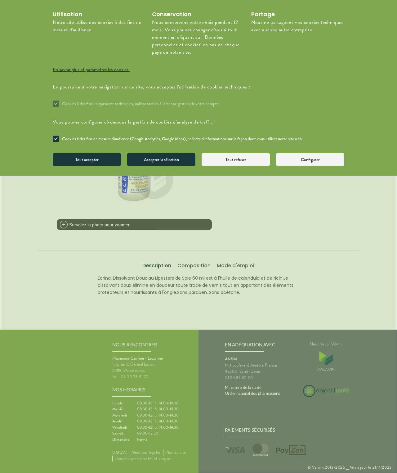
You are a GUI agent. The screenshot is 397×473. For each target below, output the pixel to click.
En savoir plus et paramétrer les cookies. (91, 69)
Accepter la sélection (161, 159)
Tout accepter (87, 159)
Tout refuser (235, 159)
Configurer (310, 159)
